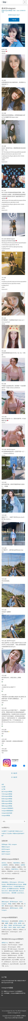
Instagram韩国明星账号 (7, 810)
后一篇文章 (14, 777)
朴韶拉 (14, 927)
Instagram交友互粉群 (7, 813)
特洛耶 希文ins (14, 869)
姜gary (5, 925)
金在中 (10, 927)
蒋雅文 (23, 927)
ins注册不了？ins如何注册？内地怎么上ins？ (12, 831)
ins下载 (3, 789)
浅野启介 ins (5, 942)
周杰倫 (9, 903)
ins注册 (3, 786)
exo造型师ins (5, 865)
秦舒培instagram (14, 908)
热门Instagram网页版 (7, 791)
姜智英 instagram (6, 851)
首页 (3, 784)
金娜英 (6, 923)
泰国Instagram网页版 (7, 806)
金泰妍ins (21, 921)
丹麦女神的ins (16, 862)
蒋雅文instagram (6, 846)
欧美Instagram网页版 (7, 798)
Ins (2, 1010)
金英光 (5, 927)
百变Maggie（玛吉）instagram (9, 844)
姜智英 (10, 925)
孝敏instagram (5, 921)
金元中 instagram (6, 854)
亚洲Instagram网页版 (7, 10)
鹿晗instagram (5, 901)
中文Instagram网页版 (7, 794)
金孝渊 (19, 923)
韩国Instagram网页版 (7, 801)
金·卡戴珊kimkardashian (13, 888)
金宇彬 (15, 923)
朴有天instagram (6, 849)
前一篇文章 (14, 773)
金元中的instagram (17, 925)
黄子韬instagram (14, 901)
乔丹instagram (13, 882)
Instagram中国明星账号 (7, 808)
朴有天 (18, 927)
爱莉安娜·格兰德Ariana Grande (14, 884)
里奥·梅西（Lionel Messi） (18, 892)
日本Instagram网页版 (7, 796)
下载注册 (14, 19)
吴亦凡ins (4, 862)
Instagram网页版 (6, 815)
